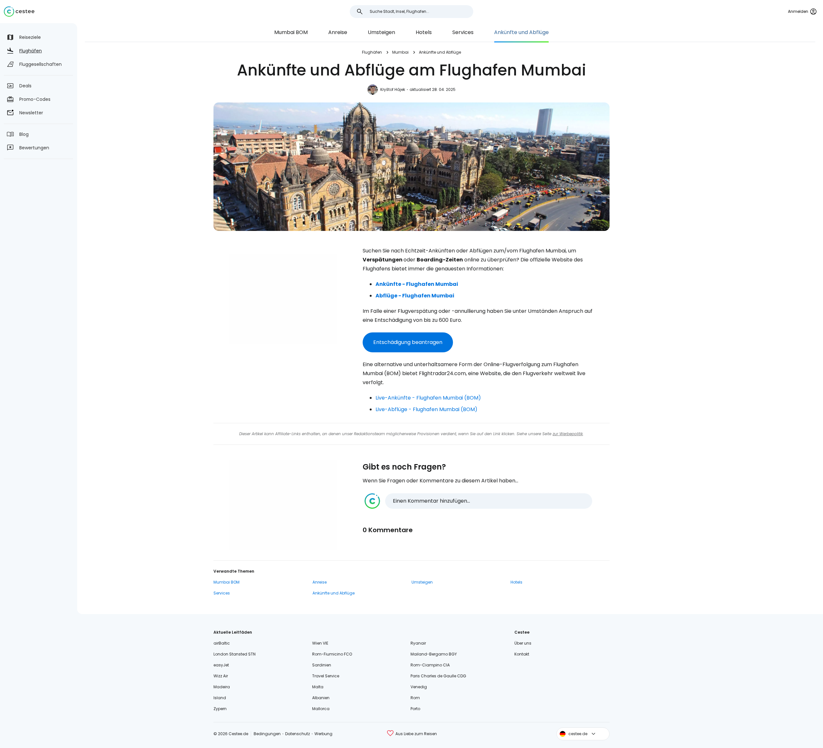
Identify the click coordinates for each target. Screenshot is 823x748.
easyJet (221, 665)
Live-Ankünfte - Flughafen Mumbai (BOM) (428, 397)
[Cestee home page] (19, 11)
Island (219, 697)
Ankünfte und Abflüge (521, 32)
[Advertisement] (283, 299)
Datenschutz (297, 733)
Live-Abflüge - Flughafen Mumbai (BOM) (426, 409)
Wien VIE (320, 643)
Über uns (522, 643)
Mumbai (400, 52)
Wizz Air (220, 676)
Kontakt (521, 654)
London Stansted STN (234, 654)
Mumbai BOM (291, 32)
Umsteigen (381, 32)
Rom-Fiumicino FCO (332, 654)
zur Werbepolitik (568, 433)
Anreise (337, 32)
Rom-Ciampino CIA (430, 665)
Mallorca (321, 708)
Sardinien (321, 665)
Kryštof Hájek (392, 89)
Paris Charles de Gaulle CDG (438, 676)
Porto (415, 708)
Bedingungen (267, 733)
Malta (317, 687)
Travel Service (325, 676)
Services (463, 32)
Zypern (220, 708)
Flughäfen (372, 52)
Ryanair (418, 643)
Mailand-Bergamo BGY (434, 654)
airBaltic (221, 643)
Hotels (424, 32)
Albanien (321, 697)
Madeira (221, 687)
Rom (415, 697)
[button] (478, 501)
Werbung (323, 733)
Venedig (419, 687)
